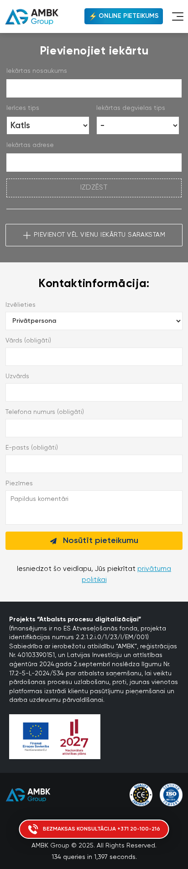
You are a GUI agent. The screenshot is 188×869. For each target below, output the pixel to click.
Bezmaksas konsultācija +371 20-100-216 (101, 829)
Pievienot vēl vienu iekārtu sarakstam (100, 235)
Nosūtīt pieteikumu (100, 541)
